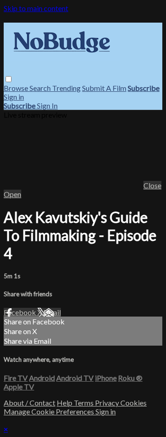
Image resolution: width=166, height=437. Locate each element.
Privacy (107, 402)
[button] (9, 79)
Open (12, 194)
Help (65, 402)
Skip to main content (36, 8)
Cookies (133, 402)
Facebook (20, 312)
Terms (84, 402)
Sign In (47, 105)
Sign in (14, 96)
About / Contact (29, 402)
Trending (66, 88)
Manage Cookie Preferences (49, 411)
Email (52, 312)
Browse (17, 88)
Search (41, 88)
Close (152, 185)
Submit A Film (104, 88)
